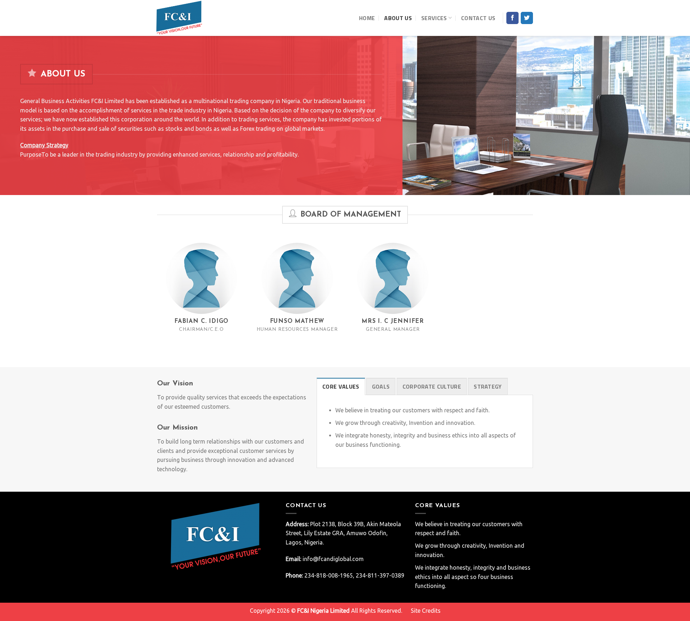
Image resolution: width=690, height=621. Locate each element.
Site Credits (426, 610)
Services (434, 18)
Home (367, 18)
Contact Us (478, 18)
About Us (398, 18)
